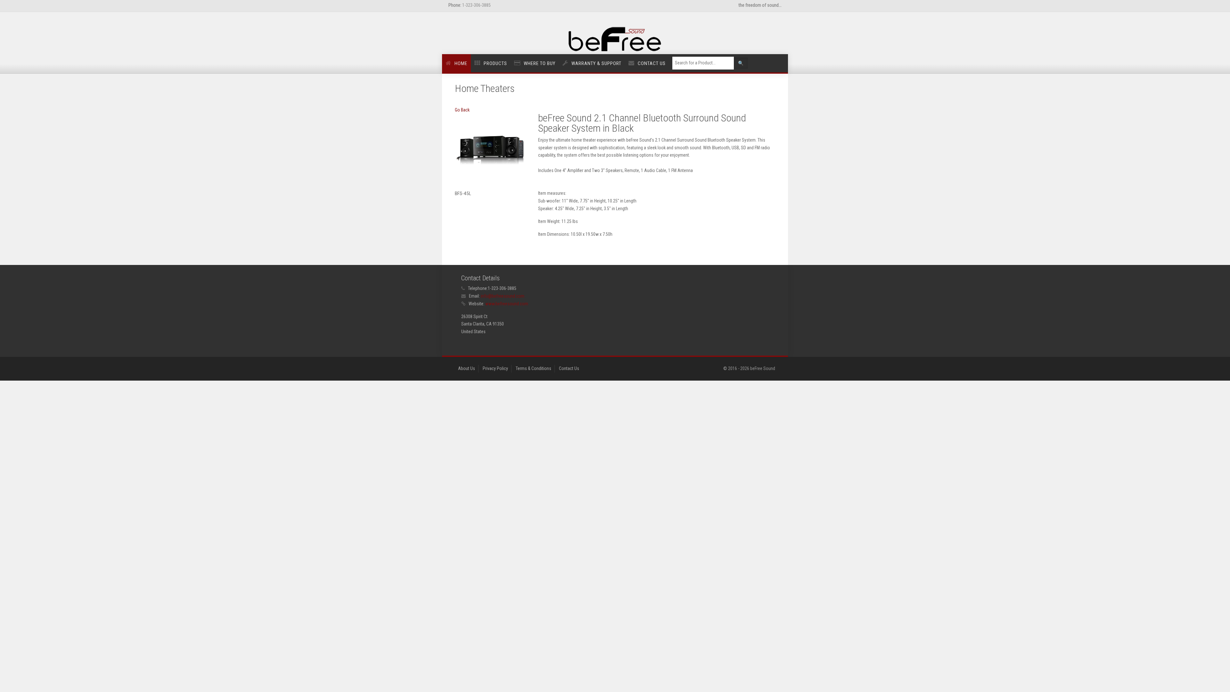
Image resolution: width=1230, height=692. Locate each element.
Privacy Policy (495, 368)
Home (461, 63)
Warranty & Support (596, 63)
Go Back (462, 109)
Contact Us (652, 63)
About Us (466, 368)
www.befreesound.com (506, 303)
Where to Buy (539, 63)
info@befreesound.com (502, 296)
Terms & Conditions (533, 368)
